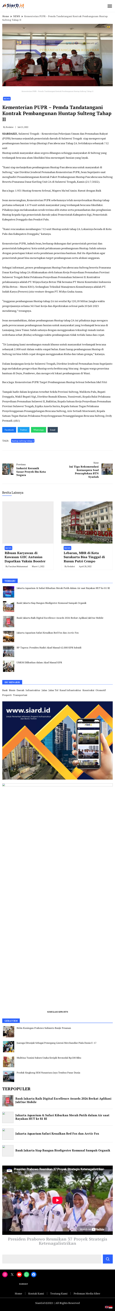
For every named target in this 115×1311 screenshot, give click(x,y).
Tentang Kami (59, 1293)
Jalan (44, 690)
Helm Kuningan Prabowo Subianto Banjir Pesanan (44, 1028)
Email (52, 429)
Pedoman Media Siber (87, 1293)
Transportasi (20, 695)
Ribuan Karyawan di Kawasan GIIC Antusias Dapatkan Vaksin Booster (25, 557)
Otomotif (101, 690)
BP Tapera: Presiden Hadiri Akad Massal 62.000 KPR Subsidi (49, 647)
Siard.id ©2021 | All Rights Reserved (57, 1303)
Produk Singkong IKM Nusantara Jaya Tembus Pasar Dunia (48, 1072)
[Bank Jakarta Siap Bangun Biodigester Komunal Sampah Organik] (8, 606)
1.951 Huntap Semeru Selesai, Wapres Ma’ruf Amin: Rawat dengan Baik (58, 190)
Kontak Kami (36, 1293)
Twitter (23, 429)
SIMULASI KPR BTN (57, 1011)
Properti (7, 695)
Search (108, 1259)
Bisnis (12, 690)
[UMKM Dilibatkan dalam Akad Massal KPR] (8, 666)
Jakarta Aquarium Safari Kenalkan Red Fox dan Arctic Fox (48, 632)
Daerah (20, 690)
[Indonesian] (111, 1306)
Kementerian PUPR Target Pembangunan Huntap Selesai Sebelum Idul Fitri (61, 382)
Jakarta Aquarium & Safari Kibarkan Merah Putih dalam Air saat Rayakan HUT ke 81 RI (63, 588)
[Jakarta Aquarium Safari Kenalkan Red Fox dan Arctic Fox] (8, 636)
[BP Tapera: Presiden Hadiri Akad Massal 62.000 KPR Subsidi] (8, 651)
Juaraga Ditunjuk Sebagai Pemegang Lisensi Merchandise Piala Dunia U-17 (56, 1042)
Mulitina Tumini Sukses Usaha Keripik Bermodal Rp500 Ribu (49, 1057)
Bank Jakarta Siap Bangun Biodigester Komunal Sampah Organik (51, 603)
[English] (107, 1306)
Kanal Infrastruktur (70, 690)
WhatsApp (38, 429)
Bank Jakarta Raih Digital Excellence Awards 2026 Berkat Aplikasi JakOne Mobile (60, 617)
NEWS (7, 98)
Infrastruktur (33, 690)
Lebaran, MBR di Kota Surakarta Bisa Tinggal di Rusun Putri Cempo (84, 557)
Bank (5, 690)
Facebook (9, 429)
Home (18, 1293)
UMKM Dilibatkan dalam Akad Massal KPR (39, 662)
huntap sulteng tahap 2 (23, 440)
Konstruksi (88, 690)
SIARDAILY (9, 133)
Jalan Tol (53, 690)
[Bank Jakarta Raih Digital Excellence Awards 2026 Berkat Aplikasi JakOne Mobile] (8, 621)
